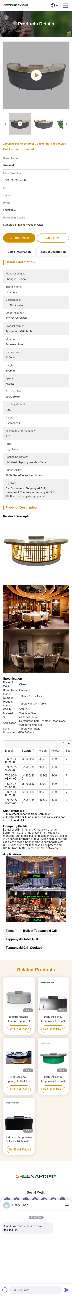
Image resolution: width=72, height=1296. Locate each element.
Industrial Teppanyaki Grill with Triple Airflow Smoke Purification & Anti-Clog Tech (19, 1139)
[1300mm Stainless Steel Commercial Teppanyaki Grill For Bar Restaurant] (36, 75)
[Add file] (5, 1290)
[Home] (36, 1181)
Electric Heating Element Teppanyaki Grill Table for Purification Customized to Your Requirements (19, 1019)
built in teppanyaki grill (40, 930)
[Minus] (66, 1205)
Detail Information (19, 251)
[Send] (67, 1290)
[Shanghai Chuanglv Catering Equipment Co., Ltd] (15, 5)
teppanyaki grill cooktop (24, 947)
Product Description (53, 251)
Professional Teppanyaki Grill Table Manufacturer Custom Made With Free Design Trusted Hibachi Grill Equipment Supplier (19, 1079)
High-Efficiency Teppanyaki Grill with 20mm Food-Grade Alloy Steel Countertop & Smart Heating (53, 1019)
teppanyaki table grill (22, 939)
